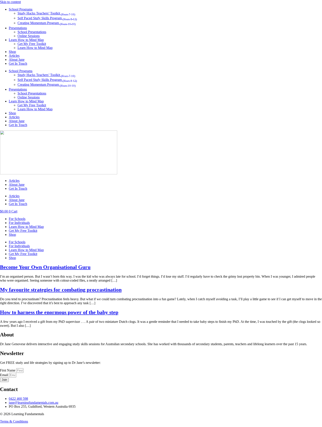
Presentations (18, 28)
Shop (12, 52)
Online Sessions (29, 36)
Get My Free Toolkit (32, 44)
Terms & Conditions (14, 421)
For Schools (17, 219)
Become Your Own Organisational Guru (45, 267)
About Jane (17, 59)
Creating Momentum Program (47, 23)
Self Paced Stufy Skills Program (47, 18)
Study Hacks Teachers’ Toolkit (46, 13)
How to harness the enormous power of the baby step (59, 312)
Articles (14, 55)
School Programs (20, 9)
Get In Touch (18, 63)
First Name (8, 370)
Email (4, 375)
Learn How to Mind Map (26, 40)
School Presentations (32, 32)
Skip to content (10, 2)
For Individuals (19, 223)
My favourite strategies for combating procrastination (61, 290)
